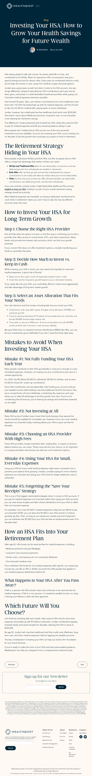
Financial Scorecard (72, 748)
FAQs (70, 740)
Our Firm (62, 736)
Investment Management (49, 744)
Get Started (82, 733)
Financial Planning (47, 747)
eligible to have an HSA (15, 189)
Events (71, 736)
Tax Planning (46, 736)
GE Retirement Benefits (72, 754)
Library (71, 733)
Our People (63, 733)
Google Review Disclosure (41, 769)
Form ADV (29, 769)
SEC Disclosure (75, 769)
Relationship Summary (18, 769)
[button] (38, 6)
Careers (62, 740)
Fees (70, 744)
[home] (20, 6)
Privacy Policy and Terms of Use (59, 769)
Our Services (46, 733)
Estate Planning (47, 740)
